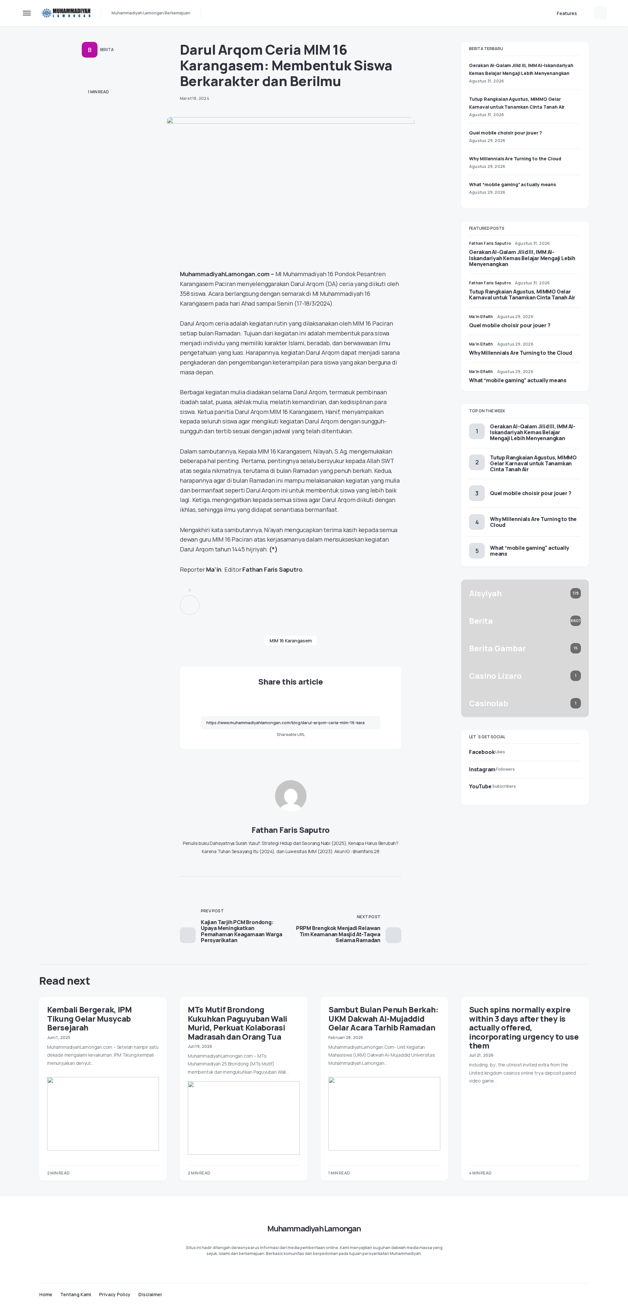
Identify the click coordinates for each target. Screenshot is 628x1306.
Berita (106, 49)
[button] (27, 13)
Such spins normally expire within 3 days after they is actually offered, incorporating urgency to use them (524, 1027)
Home (45, 1294)
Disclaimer (150, 1294)
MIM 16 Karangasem (291, 640)
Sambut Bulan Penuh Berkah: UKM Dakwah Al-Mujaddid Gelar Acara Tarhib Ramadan (383, 1018)
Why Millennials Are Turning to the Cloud (515, 158)
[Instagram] (573, 1294)
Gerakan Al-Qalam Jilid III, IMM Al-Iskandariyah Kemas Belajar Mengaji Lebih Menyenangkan (522, 257)
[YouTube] (586, 1294)
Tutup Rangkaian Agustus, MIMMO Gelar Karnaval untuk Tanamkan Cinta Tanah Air (522, 294)
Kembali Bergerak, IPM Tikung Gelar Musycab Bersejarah (89, 1018)
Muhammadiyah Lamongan (313, 1228)
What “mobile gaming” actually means (512, 184)
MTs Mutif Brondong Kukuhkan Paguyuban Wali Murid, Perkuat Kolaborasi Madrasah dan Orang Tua (237, 1023)
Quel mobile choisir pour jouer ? (505, 133)
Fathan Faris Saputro (291, 829)
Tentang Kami (75, 1294)
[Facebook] (560, 1294)
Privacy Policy (115, 1294)
